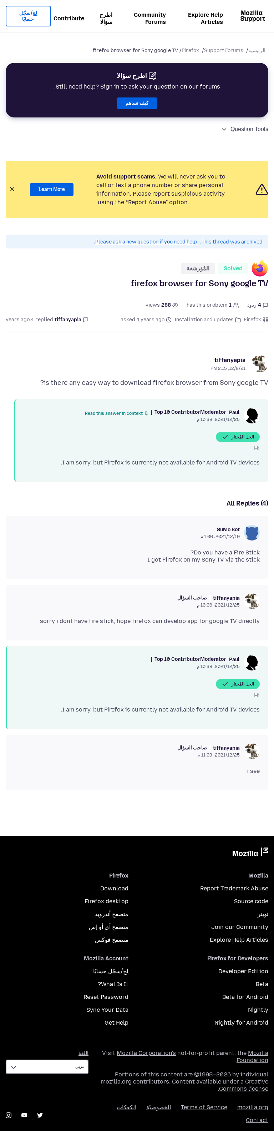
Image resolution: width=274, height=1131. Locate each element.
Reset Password (105, 997)
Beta (262, 984)
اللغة (83, 1053)
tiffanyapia (229, 360)
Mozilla (250, 853)
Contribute (69, 18)
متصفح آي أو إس (108, 927)
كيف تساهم (137, 103)
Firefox (190, 50)
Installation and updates (204, 320)
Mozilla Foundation (252, 1057)
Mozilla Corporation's (146, 1053)
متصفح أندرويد (111, 914)
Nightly (258, 1009)
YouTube (24, 1115)
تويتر (263, 914)
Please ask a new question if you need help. (145, 242)
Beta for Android (245, 997)
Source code (251, 901)
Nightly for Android (241, 1022)
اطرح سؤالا (106, 18)
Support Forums (223, 50)
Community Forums (150, 18)
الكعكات (126, 1107)
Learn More (52, 189)
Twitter (40, 1115)
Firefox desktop (106, 901)
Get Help (116, 1022)
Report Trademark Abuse (234, 888)
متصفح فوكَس (111, 939)
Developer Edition (243, 971)
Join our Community (239, 927)
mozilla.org (252, 1107)
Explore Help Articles (205, 18)
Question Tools (249, 129)
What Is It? (113, 984)
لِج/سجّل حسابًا (28, 16)
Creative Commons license (243, 1085)
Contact (257, 1120)
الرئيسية (256, 50)
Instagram (8, 1115)
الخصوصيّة (158, 1107)
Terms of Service (204, 1107)
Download (114, 888)
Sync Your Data (107, 1009)
